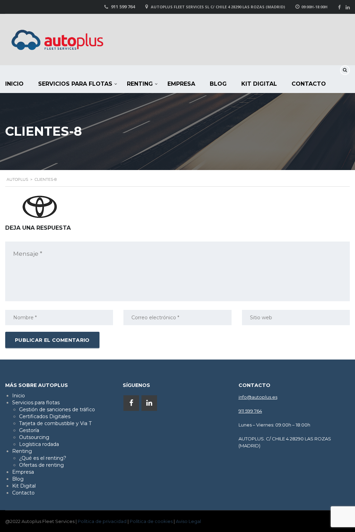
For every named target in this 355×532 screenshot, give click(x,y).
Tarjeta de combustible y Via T (55, 423)
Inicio (18, 395)
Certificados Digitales (44, 416)
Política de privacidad (102, 521)
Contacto (309, 84)
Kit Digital (259, 84)
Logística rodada (39, 444)
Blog (218, 84)
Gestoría (29, 430)
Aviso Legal (188, 521)
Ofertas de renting (41, 465)
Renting (140, 84)
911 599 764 (123, 6)
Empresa (181, 84)
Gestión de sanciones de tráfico (57, 409)
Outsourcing (34, 437)
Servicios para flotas (75, 84)
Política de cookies (151, 521)
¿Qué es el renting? (42, 458)
